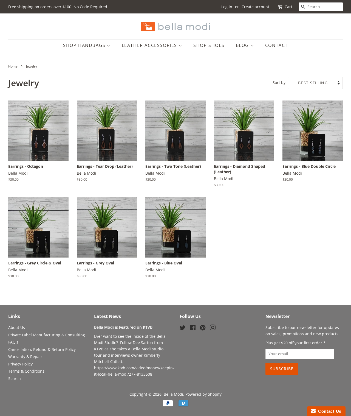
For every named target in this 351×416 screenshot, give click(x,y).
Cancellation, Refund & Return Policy (42, 349)
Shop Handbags (85, 45)
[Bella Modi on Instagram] (213, 328)
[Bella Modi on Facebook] (192, 328)
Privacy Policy (20, 364)
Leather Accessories (150, 45)
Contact (276, 45)
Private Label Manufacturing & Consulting (46, 334)
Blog (243, 45)
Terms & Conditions (26, 371)
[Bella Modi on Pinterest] (203, 328)
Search (14, 378)
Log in (226, 6)
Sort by (279, 82)
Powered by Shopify (203, 394)
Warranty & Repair (25, 356)
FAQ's (13, 342)
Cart (288, 6)
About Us (16, 327)
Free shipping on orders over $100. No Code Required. (58, 6)
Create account (255, 6)
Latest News (107, 316)
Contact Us (328, 411)
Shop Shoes (209, 45)
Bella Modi (173, 394)
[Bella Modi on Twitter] (183, 328)
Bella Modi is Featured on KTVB (123, 327)
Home (13, 66)
